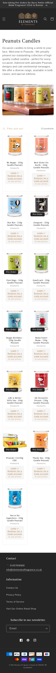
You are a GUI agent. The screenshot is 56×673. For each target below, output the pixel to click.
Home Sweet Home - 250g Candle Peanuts (41, 340)
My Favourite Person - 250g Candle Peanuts (41, 400)
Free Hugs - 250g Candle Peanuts (15, 281)
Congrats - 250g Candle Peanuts (41, 223)
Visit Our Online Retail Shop (21, 608)
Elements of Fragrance (21, 665)
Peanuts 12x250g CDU (14, 459)
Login (13, 173)
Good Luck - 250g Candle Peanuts (41, 281)
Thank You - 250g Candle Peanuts (41, 459)
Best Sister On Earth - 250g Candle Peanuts (41, 165)
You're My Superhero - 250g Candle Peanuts (14, 518)
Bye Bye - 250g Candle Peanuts (15, 223)
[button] (3, 19)
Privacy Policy (13, 595)
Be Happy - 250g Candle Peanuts (15, 163)
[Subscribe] (46, 628)
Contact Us (12, 588)
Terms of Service (15, 601)
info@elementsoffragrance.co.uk (24, 569)
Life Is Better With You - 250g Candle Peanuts (15, 400)
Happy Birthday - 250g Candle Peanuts (14, 340)
